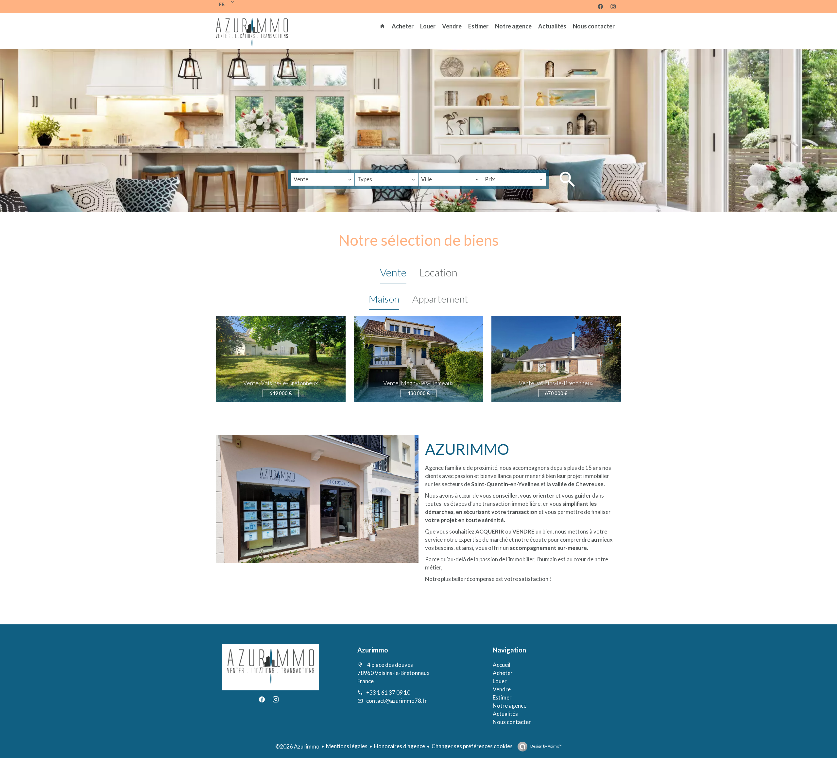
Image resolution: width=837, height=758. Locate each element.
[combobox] (322, 179)
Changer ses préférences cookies (472, 746)
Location (438, 272)
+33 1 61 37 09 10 (388, 692)
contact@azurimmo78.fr (396, 700)
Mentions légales (346, 746)
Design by (546, 746)
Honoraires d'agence (399, 746)
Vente (393, 272)
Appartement (440, 299)
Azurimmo (372, 650)
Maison (384, 299)
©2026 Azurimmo (297, 746)
